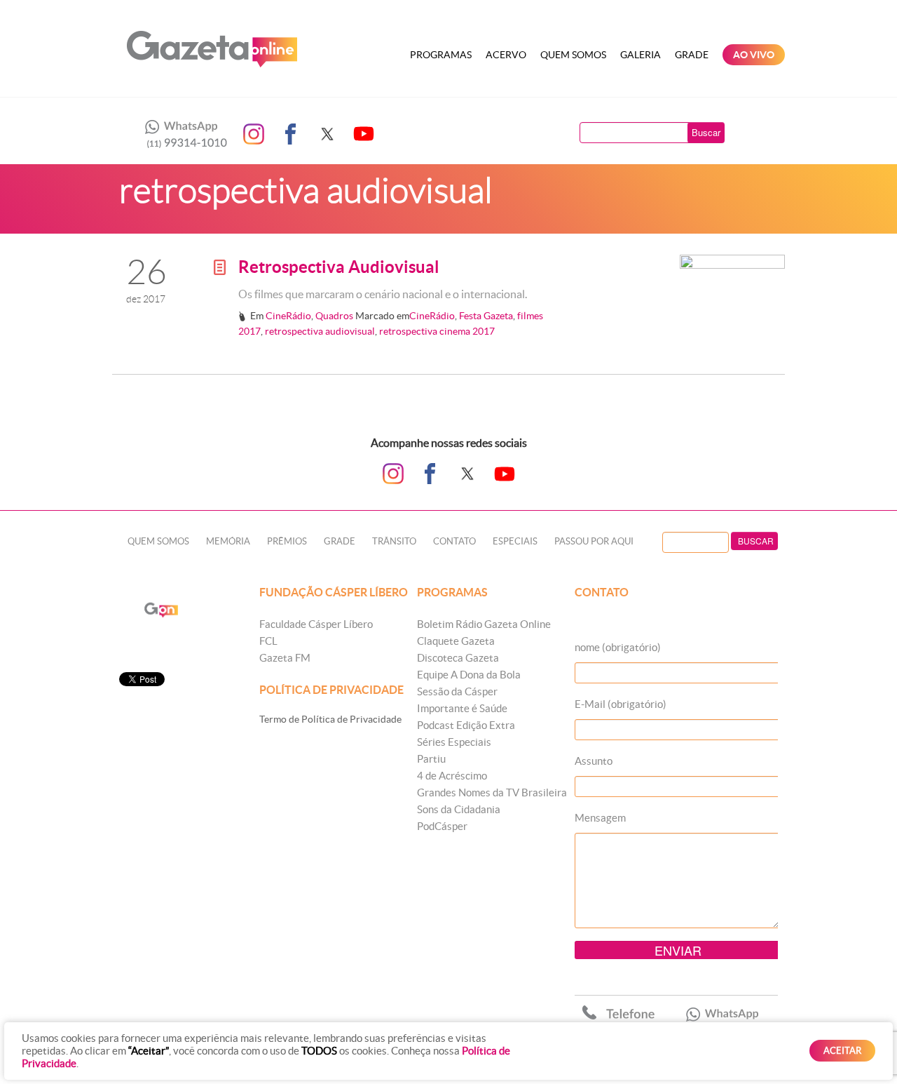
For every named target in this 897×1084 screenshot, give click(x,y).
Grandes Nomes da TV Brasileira (492, 792)
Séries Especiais (454, 742)
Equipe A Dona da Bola (469, 675)
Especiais (515, 541)
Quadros (334, 315)
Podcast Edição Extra (466, 725)
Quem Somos (573, 54)
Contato (454, 541)
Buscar (706, 132)
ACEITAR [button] (842, 1050)
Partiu (431, 759)
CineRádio (288, 315)
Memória (228, 541)
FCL (268, 641)
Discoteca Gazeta (458, 658)
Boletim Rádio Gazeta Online (484, 624)
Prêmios (287, 541)
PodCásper (442, 826)
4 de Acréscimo (452, 776)
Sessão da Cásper (457, 691)
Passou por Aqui (594, 541)
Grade (691, 54)
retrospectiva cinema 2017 (437, 331)
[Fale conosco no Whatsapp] (182, 134)
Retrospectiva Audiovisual (338, 266)
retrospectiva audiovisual (320, 331)
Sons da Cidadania (458, 809)
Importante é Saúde (462, 708)
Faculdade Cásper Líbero (316, 624)
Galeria (640, 54)
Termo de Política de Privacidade (330, 719)
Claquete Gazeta (456, 641)
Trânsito (394, 541)
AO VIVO (753, 54)
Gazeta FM (284, 658)
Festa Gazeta (486, 315)
